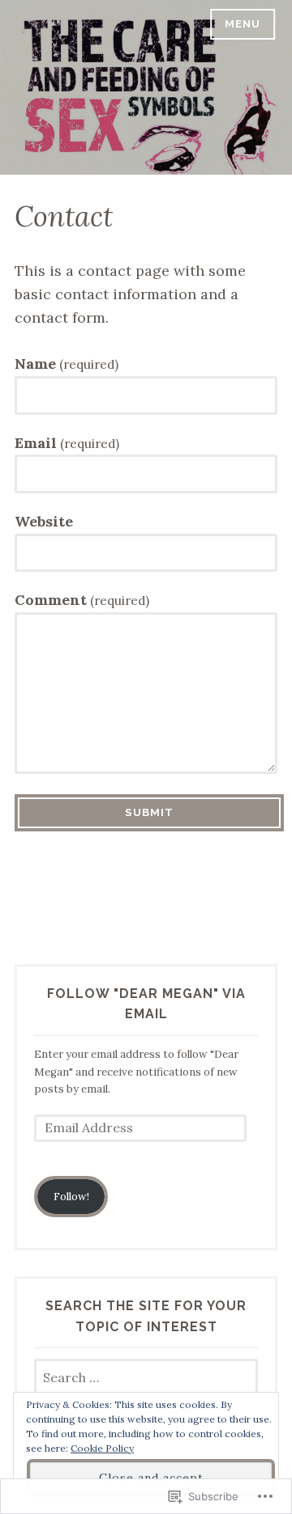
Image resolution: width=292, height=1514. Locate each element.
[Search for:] (146, 1378)
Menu (242, 24)
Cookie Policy (102, 1448)
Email (67, 442)
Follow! (71, 1196)
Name (66, 363)
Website (44, 521)
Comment (82, 599)
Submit (149, 812)
